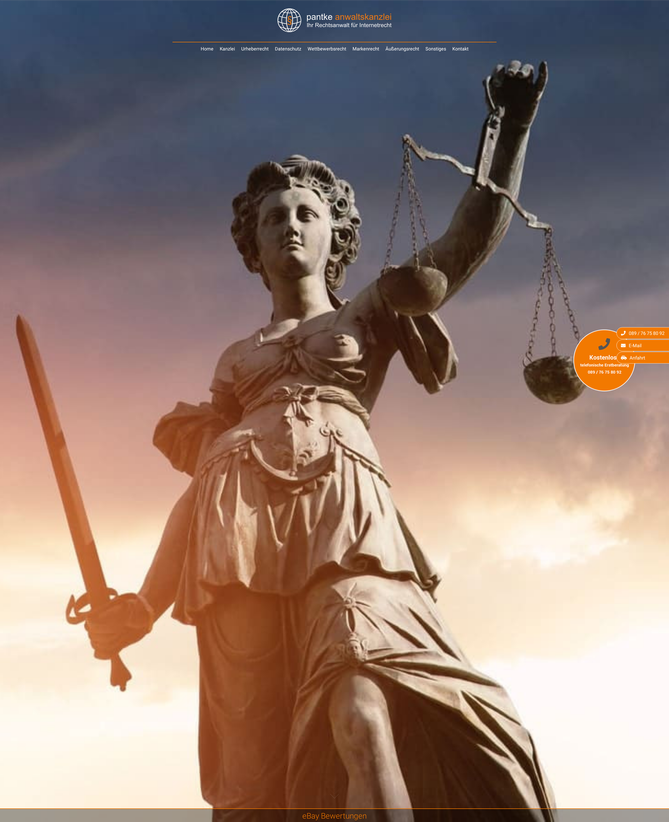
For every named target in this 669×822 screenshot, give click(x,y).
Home (207, 49)
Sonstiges (435, 49)
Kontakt (460, 49)
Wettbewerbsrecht (327, 49)
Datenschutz (288, 49)
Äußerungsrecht (402, 49)
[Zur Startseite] (334, 30)
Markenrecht (366, 49)
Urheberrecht (255, 49)
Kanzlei (227, 49)
